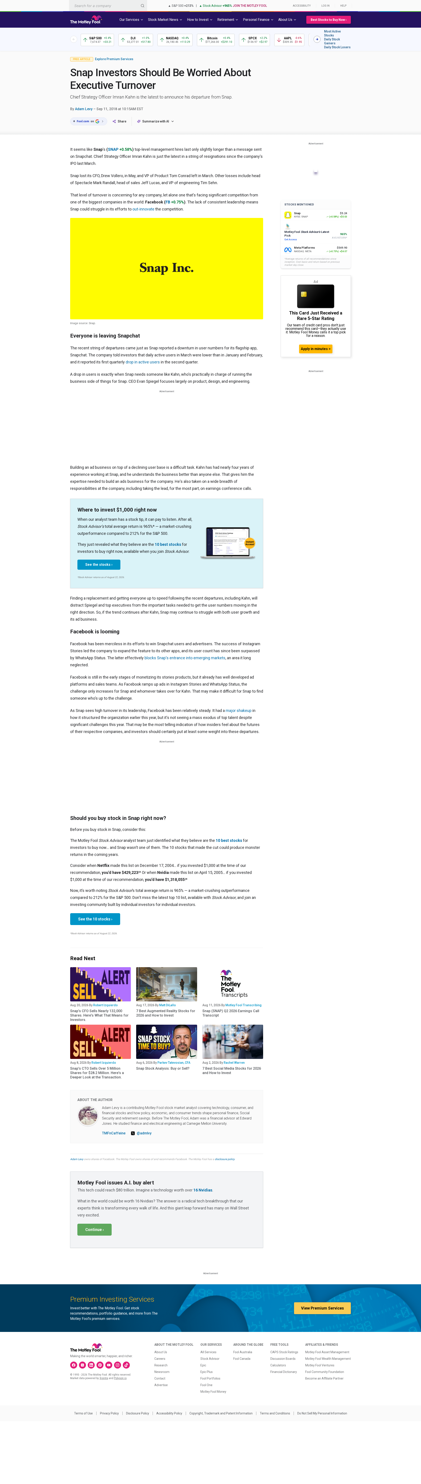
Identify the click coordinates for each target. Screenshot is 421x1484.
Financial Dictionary (283, 1372)
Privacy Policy (109, 1413)
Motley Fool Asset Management (327, 1352)
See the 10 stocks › (95, 919)
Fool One (206, 1385)
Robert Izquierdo (105, 1005)
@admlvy (144, 1133)
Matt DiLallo (167, 1005)
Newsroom (161, 1372)
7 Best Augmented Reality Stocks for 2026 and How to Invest (165, 1013)
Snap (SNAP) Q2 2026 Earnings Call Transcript (230, 1013)
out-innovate (143, 209)
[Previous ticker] (73, 39)
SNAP (113, 149)
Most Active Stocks (332, 33)
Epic (203, 1365)
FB (168, 202)
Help (343, 5)
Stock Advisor (209, 1358)
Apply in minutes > (316, 349)
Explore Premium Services (114, 59)
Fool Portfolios (210, 1378)
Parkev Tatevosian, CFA (173, 1062)
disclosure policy (224, 1159)
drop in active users (143, 362)
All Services (208, 1352)
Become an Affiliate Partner (324, 1378)
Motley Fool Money (213, 1391)
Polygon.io (120, 1378)
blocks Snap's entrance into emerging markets (184, 658)
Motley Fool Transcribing (243, 1005)
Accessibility (302, 5)
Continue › (94, 1229)
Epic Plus (206, 1372)
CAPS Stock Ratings (284, 1352)
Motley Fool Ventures (319, 1365)
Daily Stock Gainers (332, 41)
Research (161, 1365)
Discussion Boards (283, 1358)
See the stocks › (98, 564)
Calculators (278, 1365)
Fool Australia (242, 1352)
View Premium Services (322, 1308)
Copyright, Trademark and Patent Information (221, 1413)
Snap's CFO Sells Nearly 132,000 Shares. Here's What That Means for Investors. (99, 1015)
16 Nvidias (202, 1190)
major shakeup (239, 710)
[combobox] (108, 5)
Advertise (161, 1385)
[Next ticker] (317, 39)
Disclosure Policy (137, 1413)
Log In (325, 5)
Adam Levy (84, 109)
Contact (159, 1378)
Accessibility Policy (169, 1413)
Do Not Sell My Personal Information (322, 1413)
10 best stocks (168, 544)
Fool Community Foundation (324, 1372)
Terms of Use (83, 1413)
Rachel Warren (234, 1062)
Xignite (104, 1378)
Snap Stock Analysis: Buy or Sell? (162, 1068)
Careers (159, 1358)
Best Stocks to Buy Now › (328, 20)
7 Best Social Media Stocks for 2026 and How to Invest (231, 1070)
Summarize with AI (155, 121)
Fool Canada (241, 1358)
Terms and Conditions (275, 1413)
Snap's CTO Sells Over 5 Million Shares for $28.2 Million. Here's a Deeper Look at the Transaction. (97, 1072)
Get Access (290, 239)
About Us (160, 1352)
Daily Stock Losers (337, 47)
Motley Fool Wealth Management (328, 1358)
